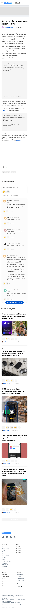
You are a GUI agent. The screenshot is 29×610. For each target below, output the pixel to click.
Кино (3, 586)
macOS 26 (19, 546)
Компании (5, 582)
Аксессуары (5, 576)
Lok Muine (9, 200)
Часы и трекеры (6, 555)
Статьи (4, 572)
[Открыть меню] (2, 3)
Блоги (3, 578)
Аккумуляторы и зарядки (6, 549)
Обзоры (4, 544)
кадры (8, 172)
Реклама (19, 586)
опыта (3, 110)
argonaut (9, 290)
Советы (19, 572)
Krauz (9, 229)
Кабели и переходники (5, 564)
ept (8, 217)
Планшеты (4, 554)
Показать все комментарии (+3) (14, 302)
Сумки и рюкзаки (6, 561)
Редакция (19, 584)
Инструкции (20, 574)
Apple (3, 172)
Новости (14, 172)
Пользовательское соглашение (9, 592)
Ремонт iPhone (20, 580)
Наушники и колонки (7, 546)
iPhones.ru (5, 607)
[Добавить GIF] (8, 191)
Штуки (3, 559)
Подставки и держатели (5, 567)
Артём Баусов (6, 342)
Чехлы (3, 557)
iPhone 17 (18, 548)
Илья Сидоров (6, 430)
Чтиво (4, 584)
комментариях (14, 195)
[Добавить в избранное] (22, 28)
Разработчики (20, 578)
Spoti (8, 243)
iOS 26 (18, 544)
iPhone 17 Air (19, 552)
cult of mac (18, 140)
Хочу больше (14, 519)
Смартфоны (5, 552)
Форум (4, 580)
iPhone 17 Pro (20, 550)
